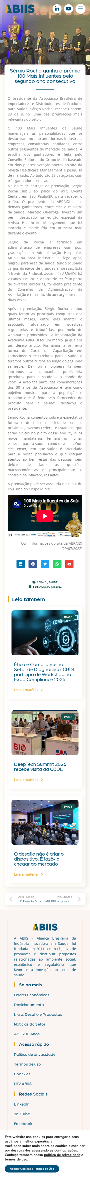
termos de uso (16, 1159)
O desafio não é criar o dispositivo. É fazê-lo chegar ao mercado (39, 859)
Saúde (53, 582)
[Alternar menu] (80, 8)
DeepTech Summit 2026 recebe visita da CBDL (40, 766)
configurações (65, 1150)
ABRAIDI (42, 582)
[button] (20, 564)
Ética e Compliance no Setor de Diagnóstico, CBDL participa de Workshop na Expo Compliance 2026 (45, 671)
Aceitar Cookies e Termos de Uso (32, 1169)
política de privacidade (62, 1155)
